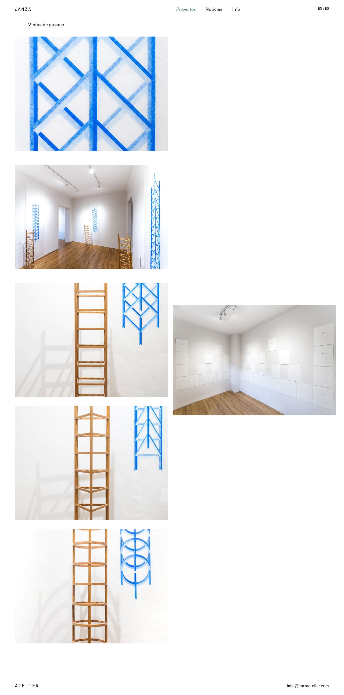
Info (236, 9)
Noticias (214, 9)
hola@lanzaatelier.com (308, 685)
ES (327, 8)
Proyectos (186, 9)
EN (320, 8)
